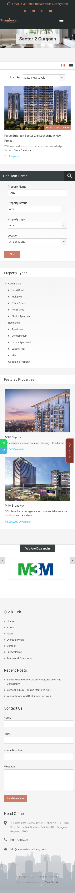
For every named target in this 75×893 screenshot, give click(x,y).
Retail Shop (18, 309)
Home (10, 621)
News (10, 633)
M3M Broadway (14, 505)
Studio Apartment (21, 316)
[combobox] (44, 77)
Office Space (19, 303)
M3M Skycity (13, 437)
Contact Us (70, 450)
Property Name (17, 186)
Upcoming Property (19, 361)
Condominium (19, 335)
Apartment (17, 329)
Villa (14, 355)
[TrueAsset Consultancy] (11, 20)
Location (13, 235)
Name (7, 717)
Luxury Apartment (21, 342)
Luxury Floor (18, 348)
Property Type (16, 219)
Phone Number (13, 750)
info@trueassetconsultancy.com (28, 849)
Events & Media (15, 639)
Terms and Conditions (19, 658)
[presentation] (2, 560)
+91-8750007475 (19, 840)
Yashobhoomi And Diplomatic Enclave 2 (29, 696)
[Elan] (37, 568)
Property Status (17, 203)
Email (7, 733)
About (10, 627)
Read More (58, 443)
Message (9, 766)
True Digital (51, 882)
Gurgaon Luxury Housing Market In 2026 (29, 689)
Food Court (18, 290)
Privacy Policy (14, 652)
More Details (21, 150)
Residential (14, 322)
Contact (11, 645)
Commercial (15, 283)
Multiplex (17, 296)
